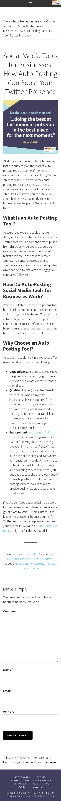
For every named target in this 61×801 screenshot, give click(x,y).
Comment (10, 611)
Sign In (21, 787)
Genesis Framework (18, 796)
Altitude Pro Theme (39, 793)
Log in (50, 796)
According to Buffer (40, 432)
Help (10, 559)
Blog (35, 784)
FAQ (47, 784)
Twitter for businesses (39, 566)
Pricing (14, 780)
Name (8, 669)
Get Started (19, 784)
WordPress (38, 796)
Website (9, 712)
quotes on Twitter (26, 563)
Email (8, 691)
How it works (22, 777)
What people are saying (38, 780)
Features (42, 777)
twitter (42, 563)
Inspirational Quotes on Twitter (33, 559)
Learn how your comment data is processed (30, 762)
